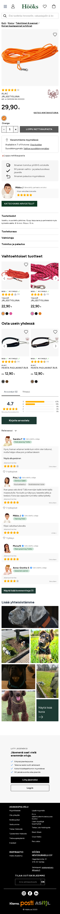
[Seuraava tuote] (55, 278)
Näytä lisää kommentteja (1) (19, 590)
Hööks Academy (15, 856)
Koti (4, 23)
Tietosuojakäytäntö (16, 838)
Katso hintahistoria (46, 113)
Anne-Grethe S (21, 568)
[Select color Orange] (4, 118)
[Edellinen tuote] (4, 278)
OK (43, 881)
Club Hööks (36, 837)
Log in (30, 788)
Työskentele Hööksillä (18, 834)
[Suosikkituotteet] (45, 6)
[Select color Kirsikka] (10, 313)
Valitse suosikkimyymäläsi (36, 148)
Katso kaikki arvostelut (19, 203)
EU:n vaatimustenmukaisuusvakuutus (42, 816)
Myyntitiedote (14, 810)
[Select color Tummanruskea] (6, 381)
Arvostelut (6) (11, 391)
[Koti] (30, 6)
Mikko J (19, 187)
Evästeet (12, 843)
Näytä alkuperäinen (12, 458)
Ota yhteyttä (14, 815)
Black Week (36, 832)
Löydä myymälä (38, 810)
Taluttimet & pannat (27, 23)
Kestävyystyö (14, 820)
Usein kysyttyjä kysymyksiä (38, 822)
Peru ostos (36, 841)
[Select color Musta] (6, 313)
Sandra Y (17, 439)
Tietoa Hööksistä (15, 829)
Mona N (17, 546)
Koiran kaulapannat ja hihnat (17, 26)
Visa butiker (36, 144)
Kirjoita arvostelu (19, 420)
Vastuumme (14, 824)
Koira (11, 23)
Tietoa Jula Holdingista (41, 827)
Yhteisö (26, 391)
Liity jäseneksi (30, 779)
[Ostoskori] (54, 6)
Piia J (15, 477)
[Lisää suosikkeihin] (55, 34)
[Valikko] (5, 6)
